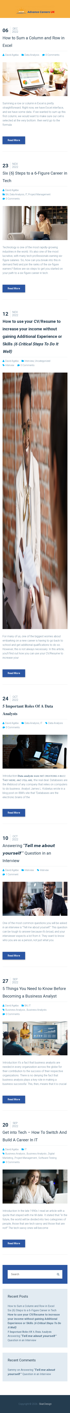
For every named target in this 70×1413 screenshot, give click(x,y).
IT (26, 194)
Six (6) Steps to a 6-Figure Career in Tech (32, 1310)
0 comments (52, 55)
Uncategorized (42, 361)
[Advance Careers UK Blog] (35, 10)
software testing (47, 1158)
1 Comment (12, 874)
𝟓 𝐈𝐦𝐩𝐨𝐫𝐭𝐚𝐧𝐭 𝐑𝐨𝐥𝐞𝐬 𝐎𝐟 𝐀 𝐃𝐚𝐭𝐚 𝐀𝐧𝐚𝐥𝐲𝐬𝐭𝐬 (29, 1331)
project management (26, 1158)
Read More (14, 140)
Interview (29, 361)
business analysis (15, 1009)
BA (7, 194)
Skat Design (45, 1404)
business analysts (37, 1009)
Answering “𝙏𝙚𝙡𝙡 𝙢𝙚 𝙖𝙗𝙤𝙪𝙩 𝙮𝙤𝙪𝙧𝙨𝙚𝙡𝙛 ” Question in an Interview (29, 853)
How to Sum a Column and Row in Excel (31, 1306)
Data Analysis (32, 55)
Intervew (9, 365)
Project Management (39, 194)
